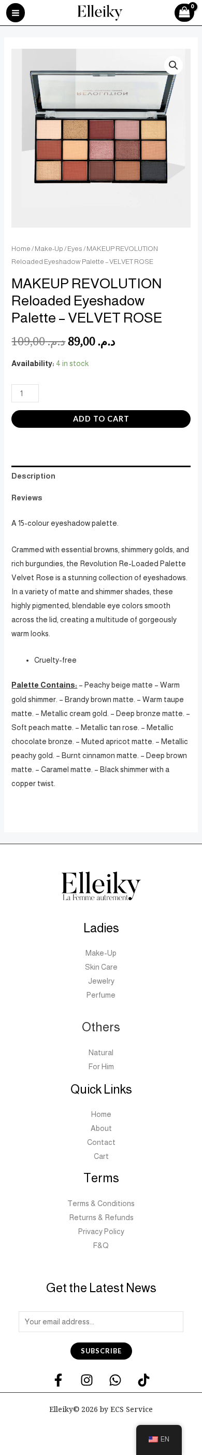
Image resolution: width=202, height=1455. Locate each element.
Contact (101, 1142)
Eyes (74, 249)
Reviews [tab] (26, 498)
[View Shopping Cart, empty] (187, 13)
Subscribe (101, 1351)
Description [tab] (33, 476)
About (101, 1128)
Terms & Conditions (101, 1203)
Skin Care (101, 967)
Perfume (101, 995)
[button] (173, 65)
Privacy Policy (101, 1231)
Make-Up (49, 249)
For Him (101, 1066)
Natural (101, 1052)
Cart (101, 1156)
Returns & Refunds (101, 1217)
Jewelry (101, 981)
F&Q (101, 1245)
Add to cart (101, 418)
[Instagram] (86, 1380)
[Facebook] (58, 1380)
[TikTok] (143, 1380)
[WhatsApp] (115, 1380)
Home (21, 249)
